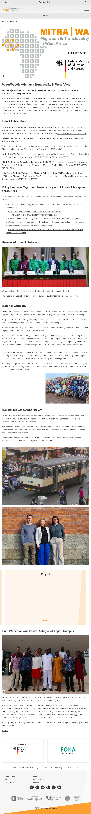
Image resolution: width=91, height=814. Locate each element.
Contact (35, 776)
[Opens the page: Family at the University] (53, 798)
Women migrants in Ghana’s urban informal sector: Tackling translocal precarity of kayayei (46, 222)
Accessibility (9, 783)
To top (5, 730)
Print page (74, 768)
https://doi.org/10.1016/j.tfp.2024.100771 (21, 179)
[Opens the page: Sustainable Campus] (34, 798)
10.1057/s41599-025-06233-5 (55, 157)
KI (24, 296)
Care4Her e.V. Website (40, 438)
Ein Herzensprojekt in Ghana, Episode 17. (36, 440)
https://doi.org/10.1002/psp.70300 (71, 133)
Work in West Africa (48, 215)
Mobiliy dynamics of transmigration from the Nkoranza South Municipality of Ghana (44, 218)
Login (4, 2)
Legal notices (10, 776)
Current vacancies (39, 780)
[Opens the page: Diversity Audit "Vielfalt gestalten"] (76, 798)
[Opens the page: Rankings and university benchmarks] (17, 798)
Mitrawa (45, 16)
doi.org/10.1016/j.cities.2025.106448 (47, 149)
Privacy (7, 780)
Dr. (44, 717)
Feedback (36, 783)
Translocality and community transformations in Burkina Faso (34, 211)
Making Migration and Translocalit (22, 215)
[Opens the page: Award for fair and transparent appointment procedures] (67, 798)
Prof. (76, 714)
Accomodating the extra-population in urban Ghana (30, 226)
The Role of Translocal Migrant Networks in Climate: (30, 204)
